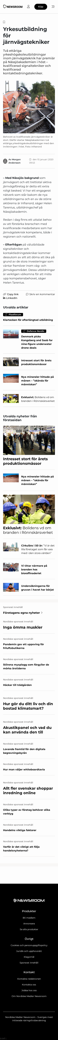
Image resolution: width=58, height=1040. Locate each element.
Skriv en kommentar (42, 294)
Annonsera (29, 923)
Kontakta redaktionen (29, 978)
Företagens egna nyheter (21, 613)
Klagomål (29, 956)
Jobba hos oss (29, 990)
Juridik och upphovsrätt (29, 951)
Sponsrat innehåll (29, 962)
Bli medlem (29, 917)
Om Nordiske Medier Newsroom (29, 996)
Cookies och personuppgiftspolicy (29, 945)
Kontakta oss (29, 984)
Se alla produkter (29, 929)
